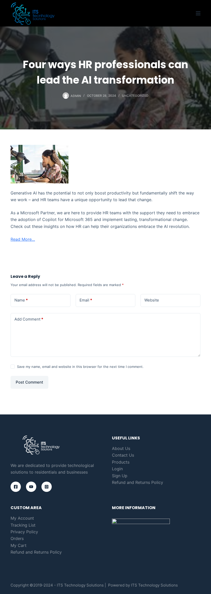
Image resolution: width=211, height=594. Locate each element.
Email (86, 300)
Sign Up (119, 475)
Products (120, 462)
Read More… (23, 239)
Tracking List (23, 525)
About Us (121, 448)
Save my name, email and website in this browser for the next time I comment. (80, 367)
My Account (22, 518)
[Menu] (198, 13)
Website (151, 300)
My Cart (19, 545)
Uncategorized (135, 95)
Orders (17, 538)
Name (21, 300)
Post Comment (29, 382)
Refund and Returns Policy (137, 482)
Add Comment (28, 319)
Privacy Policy (24, 531)
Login (117, 468)
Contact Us (123, 455)
